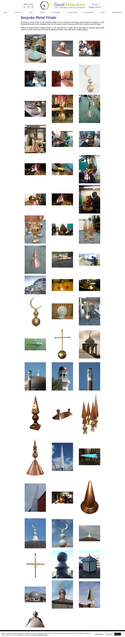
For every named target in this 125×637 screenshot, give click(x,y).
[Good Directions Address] (32, 7)
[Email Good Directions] (28, 7)
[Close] (123, 634)
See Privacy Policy (42, 635)
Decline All (109, 634)
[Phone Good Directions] (24, 7)
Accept (117, 634)
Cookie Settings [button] (99, 634)
